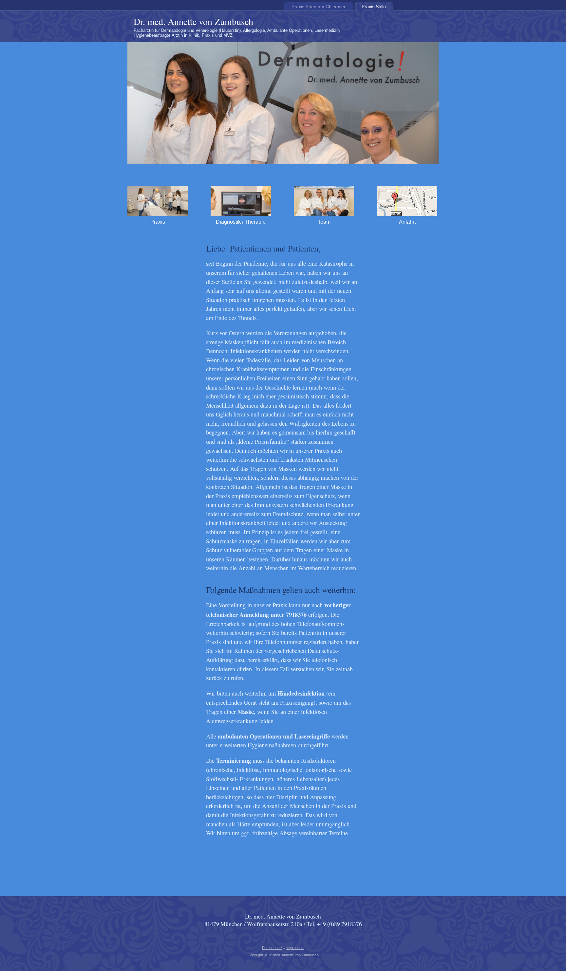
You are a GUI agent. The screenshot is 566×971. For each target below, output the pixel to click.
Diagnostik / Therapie (241, 222)
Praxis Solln (374, 6)
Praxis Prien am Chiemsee (319, 6)
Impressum (295, 948)
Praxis (157, 222)
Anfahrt (407, 222)
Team (324, 222)
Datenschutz (272, 948)
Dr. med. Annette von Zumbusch (193, 22)
